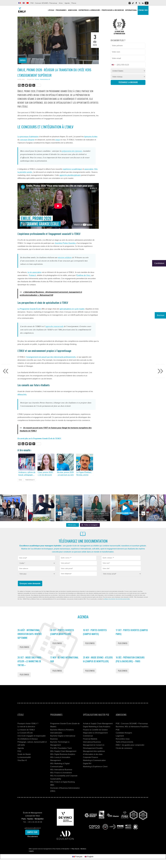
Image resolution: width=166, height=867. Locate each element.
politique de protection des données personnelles (117, 599)
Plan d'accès (75, 849)
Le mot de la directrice (26, 727)
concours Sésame (27, 140)
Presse (73, 3)
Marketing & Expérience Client (95, 767)
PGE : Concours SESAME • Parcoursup (43, 3)
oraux (57, 140)
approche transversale (54, 326)
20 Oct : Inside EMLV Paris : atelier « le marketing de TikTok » (30, 661)
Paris (24, 819)
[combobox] (78, 558)
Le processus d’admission (28, 137)
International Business (92, 742)
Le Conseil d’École (25, 733)
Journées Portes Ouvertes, (65, 243)
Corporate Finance (90, 757)
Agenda (67, 3)
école (37, 79)
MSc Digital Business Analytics (62, 754)
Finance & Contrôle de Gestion (95, 730)
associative (88, 169)
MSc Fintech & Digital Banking (62, 782)
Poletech (32, 275)
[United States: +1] (113, 65)
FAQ (19, 751)
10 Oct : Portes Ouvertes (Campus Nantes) (95, 632)
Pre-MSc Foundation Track (61, 748)
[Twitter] (139, 4)
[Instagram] (129, 4)
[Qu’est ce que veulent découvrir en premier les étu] (41, 507)
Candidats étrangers (124, 733)
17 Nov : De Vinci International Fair (64, 659)
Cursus (23, 60)
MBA (52, 785)
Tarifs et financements (124, 742)
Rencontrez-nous (123, 739)
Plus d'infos (24, 647)
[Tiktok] (133, 4)
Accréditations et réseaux (28, 739)
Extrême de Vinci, (84, 275)
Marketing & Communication (94, 760)
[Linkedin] (142, 4)
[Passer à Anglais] (24, 3)
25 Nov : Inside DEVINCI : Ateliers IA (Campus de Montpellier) (98, 659)
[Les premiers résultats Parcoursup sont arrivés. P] (97, 507)
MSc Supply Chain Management (63, 751)
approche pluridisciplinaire (70, 175)
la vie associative (34, 272)
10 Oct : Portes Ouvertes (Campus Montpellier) (62, 632)
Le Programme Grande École (29, 309)
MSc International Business (61, 770)
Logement (120, 736)
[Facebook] (136, 4)
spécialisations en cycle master (72, 309)
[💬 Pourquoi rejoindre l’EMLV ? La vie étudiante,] (124, 507)
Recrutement (32, 836)
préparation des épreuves (72, 151)
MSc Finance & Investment (61, 773)
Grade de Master (24, 754)
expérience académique (72, 169)
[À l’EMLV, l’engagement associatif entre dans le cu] (152, 507)
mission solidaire (65, 257)
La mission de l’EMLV (26, 730)
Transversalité (45, 79)
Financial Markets (90, 739)
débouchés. (22, 394)
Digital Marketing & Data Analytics (96, 727)
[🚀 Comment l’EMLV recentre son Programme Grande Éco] (69, 507)
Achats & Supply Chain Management (98, 723)
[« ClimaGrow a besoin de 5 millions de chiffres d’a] (13, 507)
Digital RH (87, 763)
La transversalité (24, 757)
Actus (61, 3)
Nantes (30, 819)
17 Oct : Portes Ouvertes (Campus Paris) (132, 632)
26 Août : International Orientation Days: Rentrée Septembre (30, 633)
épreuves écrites (90, 137)
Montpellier (39, 819)
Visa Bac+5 (22, 760)
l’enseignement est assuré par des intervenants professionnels (51, 357)
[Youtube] (146, 4)
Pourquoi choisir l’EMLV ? (28, 723)
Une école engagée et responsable (32, 736)
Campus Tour (32, 832)
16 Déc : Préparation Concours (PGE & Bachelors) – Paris (130, 659)
